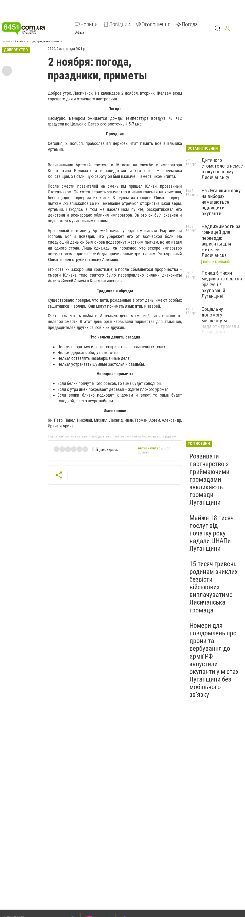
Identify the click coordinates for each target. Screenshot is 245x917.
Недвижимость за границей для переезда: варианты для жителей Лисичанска (220, 241)
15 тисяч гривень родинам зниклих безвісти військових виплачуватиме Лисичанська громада (213, 587)
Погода (190, 24)
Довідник (119, 24)
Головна (7, 41)
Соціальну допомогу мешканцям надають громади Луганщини (220, 320)
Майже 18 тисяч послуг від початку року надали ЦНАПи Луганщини (211, 533)
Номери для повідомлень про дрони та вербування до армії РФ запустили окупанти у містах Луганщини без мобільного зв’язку (214, 660)
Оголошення (156, 24)
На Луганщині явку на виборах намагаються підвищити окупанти (221, 202)
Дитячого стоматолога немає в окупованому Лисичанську (222, 168)
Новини (89, 24)
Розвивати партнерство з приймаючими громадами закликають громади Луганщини (209, 479)
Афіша (79, 32)
